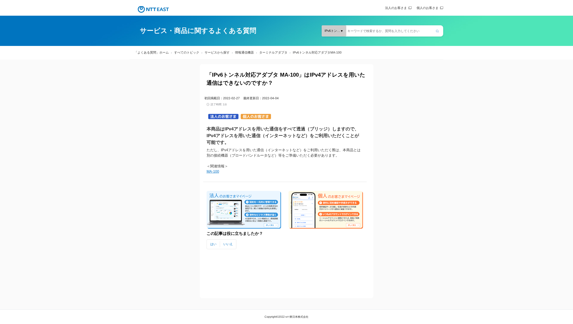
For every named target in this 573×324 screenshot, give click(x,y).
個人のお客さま (427, 8)
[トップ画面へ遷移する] (153, 9)
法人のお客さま (396, 8)
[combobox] (382, 31)
